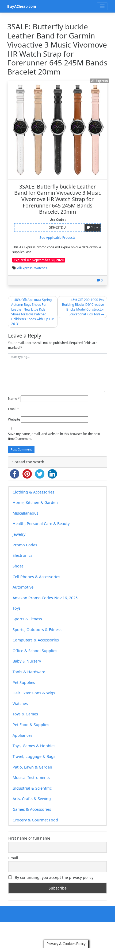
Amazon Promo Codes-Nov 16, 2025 (45, 597)
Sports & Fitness (27, 618)
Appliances (22, 735)
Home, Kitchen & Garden (35, 502)
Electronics (22, 555)
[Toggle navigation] (102, 6)
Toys (17, 608)
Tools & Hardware (29, 671)
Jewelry (19, 534)
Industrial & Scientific (32, 788)
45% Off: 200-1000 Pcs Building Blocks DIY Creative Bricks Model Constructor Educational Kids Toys (83, 306)
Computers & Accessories (36, 640)
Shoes (18, 566)
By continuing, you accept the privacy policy (53, 877)
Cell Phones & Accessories (36, 576)
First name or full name (29, 838)
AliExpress (25, 268)
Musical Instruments (31, 777)
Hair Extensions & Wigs (34, 692)
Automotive (23, 587)
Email (13, 409)
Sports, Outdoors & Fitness (37, 629)
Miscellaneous (26, 513)
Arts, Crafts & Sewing (32, 798)
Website (14, 419)
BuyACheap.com (21, 6)
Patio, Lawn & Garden (32, 767)
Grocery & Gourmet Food (35, 819)
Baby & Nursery (27, 661)
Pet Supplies (24, 682)
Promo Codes (25, 544)
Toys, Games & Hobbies (34, 745)
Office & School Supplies (35, 650)
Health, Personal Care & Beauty (41, 523)
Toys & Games (25, 713)
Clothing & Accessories (33, 492)
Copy (94, 227)
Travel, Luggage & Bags (34, 756)
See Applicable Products (57, 237)
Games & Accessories (32, 809)
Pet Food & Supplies (31, 724)
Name (14, 398)
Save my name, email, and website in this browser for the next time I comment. (54, 436)
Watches (40, 268)
